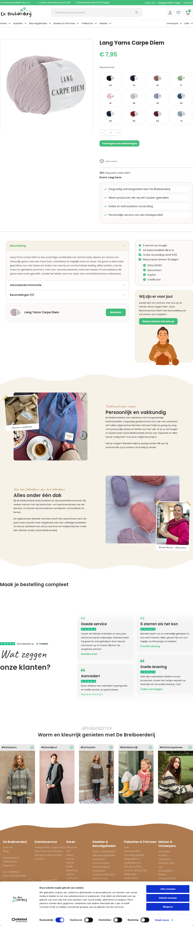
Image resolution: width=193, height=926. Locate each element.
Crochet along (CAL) (135, 870)
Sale (186, 23)
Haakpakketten (132, 862)
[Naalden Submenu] (25, 23)
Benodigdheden (38, 23)
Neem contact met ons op (158, 321)
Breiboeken (130, 874)
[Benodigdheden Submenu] (50, 23)
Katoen (70, 858)
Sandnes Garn (166, 863)
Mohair (70, 862)
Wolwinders (99, 870)
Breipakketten (132, 858)
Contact (188, 2)
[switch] (88, 920)
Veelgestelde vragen (169, 2)
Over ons (8, 847)
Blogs (6, 851)
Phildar (162, 874)
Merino (70, 855)
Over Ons (150, 2)
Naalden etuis (100, 878)
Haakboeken (131, 878)
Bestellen (115, 312)
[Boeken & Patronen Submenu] (78, 23)
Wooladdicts (165, 870)
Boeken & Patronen (64, 23)
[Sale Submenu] (192, 23)
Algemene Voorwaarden (48, 851)
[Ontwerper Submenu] (181, 23)
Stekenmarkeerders (104, 874)
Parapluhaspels (101, 866)
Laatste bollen (132, 851)
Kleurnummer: (107, 67)
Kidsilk (69, 866)
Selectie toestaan (168, 898)
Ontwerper (172, 23)
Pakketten (87, 23)
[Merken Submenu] (110, 23)
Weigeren (168, 906)
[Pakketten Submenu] (96, 23)
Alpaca (70, 874)
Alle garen (71, 847)
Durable (162, 855)
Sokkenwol (72, 870)
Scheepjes (164, 851)
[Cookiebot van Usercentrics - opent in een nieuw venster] (19, 920)
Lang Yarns (115, 177)
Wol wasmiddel (101, 863)
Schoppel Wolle (167, 878)
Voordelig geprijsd (134, 855)
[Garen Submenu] (9, 23)
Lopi (160, 866)
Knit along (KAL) (133, 866)
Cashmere (72, 878)
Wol (68, 851)
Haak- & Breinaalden (104, 851)
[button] (89, 43)
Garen (3, 23)
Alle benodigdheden (104, 855)
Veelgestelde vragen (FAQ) (50, 847)
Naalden (18, 23)
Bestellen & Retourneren (48, 855)
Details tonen (162, 920)
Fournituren (99, 859)
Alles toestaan (167, 889)
